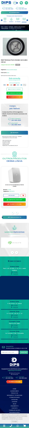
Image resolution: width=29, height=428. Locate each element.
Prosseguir (14, 421)
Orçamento (14, 406)
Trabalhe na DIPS (14, 410)
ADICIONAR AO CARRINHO (15, 89)
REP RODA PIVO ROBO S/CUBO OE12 (15, 28)
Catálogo (14, 399)
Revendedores (14, 412)
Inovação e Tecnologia (14, 395)
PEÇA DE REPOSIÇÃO (4, 28)
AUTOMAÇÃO (11, 26)
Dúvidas (14, 401)
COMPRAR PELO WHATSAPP (15, 93)
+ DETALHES (11, 195)
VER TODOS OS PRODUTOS (14, 217)
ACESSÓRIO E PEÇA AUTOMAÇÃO (19, 26)
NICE (8, 72)
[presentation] (1, 20)
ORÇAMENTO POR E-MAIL (15, 204)
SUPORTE (11, 191)
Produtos (14, 393)
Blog (14, 403)
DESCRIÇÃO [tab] (15, 132)
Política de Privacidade (15, 373)
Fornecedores (14, 397)
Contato (14, 408)
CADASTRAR (24, 352)
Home (14, 388)
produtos (6, 26)
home (2, 26)
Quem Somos (14, 391)
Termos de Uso (12, 417)
